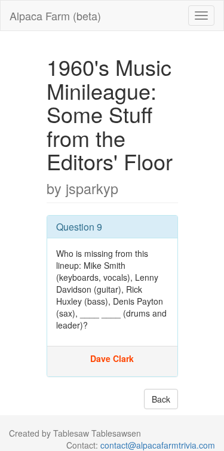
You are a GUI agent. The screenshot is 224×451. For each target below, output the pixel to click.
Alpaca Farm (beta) (55, 15)
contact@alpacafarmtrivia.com (157, 445)
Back (161, 399)
